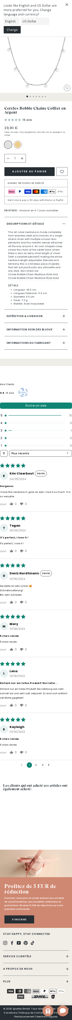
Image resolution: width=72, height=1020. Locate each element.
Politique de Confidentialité (35, 1012)
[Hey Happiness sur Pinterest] (26, 943)
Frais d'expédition (27, 132)
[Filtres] (4, 453)
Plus (7, 981)
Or (17, 144)
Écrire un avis (36, 405)
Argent (8, 144)
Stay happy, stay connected (26, 934)
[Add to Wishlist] (62, 171)
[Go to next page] (50, 765)
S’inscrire (19, 919)
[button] (13, 120)
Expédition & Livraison (24, 316)
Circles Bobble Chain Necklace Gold (30, 274)
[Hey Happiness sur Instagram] (5, 943)
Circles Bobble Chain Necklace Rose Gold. (33, 278)
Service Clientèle (17, 956)
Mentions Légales (47, 1016)
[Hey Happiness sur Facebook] (12, 943)
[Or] (18, 146)
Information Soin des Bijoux (30, 329)
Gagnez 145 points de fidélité (26, 183)
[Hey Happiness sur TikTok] (32, 943)
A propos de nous (18, 969)
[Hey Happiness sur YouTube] (19, 943)
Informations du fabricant (29, 343)
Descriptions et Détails (25, 224)
